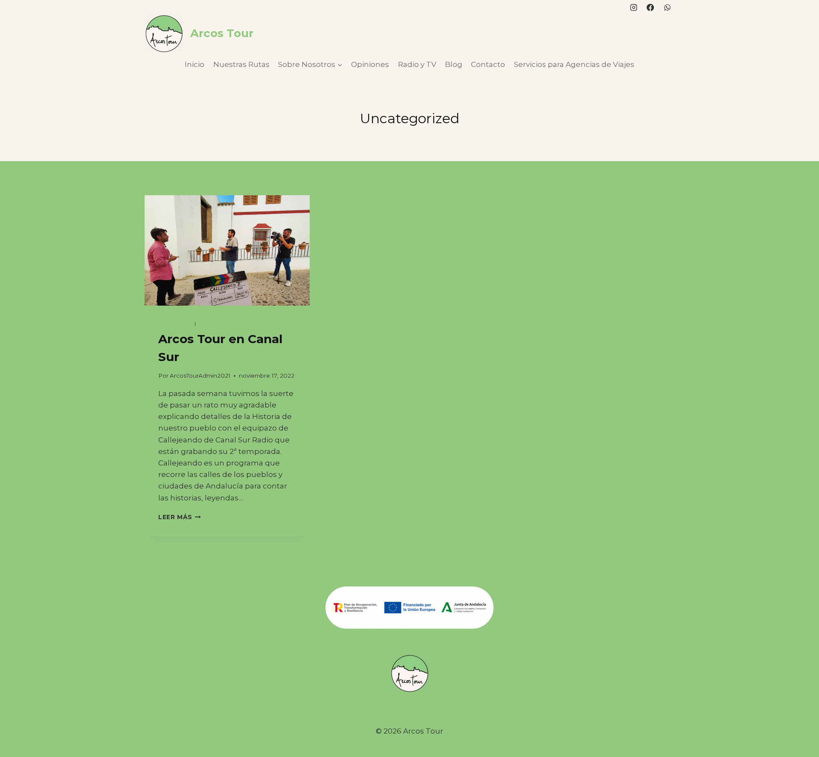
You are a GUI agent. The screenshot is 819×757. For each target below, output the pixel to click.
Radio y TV (417, 64)
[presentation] (227, 250)
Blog (453, 64)
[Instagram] (634, 7)
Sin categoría (221, 323)
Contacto (488, 64)
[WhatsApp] (667, 7)
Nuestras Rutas (241, 64)
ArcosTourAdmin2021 (200, 375)
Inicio (194, 64)
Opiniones (370, 64)
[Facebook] (650, 7)
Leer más (179, 517)
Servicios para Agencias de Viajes (574, 64)
